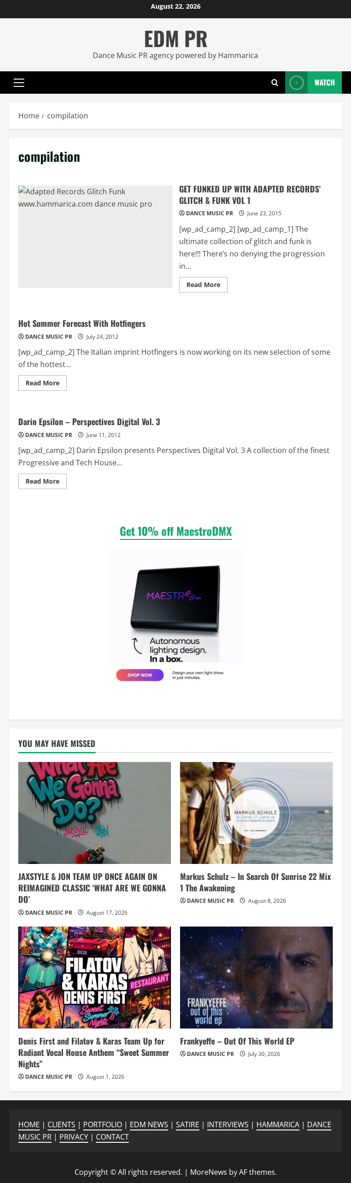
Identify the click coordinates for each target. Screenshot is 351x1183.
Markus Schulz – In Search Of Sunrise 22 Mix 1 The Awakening (255, 882)
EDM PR (175, 38)
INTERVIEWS (228, 1124)
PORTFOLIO (102, 1124)
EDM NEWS (149, 1124)
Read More (207, 286)
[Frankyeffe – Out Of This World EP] (256, 977)
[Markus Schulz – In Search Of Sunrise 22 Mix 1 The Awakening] (256, 813)
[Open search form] (274, 82)
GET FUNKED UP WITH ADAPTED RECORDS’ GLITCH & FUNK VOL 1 (95, 237)
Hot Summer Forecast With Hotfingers (82, 323)
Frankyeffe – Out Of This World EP (237, 1041)
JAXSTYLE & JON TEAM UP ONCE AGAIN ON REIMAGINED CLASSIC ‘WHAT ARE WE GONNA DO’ (92, 887)
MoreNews (208, 1172)
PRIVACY (73, 1137)
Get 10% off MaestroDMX (176, 530)
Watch (324, 81)
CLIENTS (61, 1124)
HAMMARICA (277, 1124)
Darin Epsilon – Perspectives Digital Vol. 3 (89, 421)
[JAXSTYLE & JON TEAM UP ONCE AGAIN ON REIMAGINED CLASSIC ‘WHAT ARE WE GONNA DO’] (94, 813)
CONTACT (112, 1137)
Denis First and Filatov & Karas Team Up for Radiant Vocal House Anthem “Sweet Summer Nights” (93, 1052)
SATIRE (187, 1124)
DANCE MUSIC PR (209, 213)
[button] (19, 82)
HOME (29, 1124)
